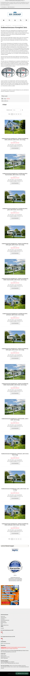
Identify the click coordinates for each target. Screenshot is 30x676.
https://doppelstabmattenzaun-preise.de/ (8, 651)
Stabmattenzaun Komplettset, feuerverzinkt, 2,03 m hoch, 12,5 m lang (15, 419)
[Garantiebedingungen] (15, 570)
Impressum (3, 616)
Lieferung (2, 618)
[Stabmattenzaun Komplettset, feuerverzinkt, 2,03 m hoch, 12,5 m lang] (15, 407)
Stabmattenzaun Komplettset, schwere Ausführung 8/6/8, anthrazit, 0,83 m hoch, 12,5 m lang (15, 139)
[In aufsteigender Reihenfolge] (22, 110)
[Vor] (21, 114)
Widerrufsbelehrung (4, 625)
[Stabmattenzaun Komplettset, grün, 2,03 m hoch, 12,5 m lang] (15, 477)
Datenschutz (3, 621)
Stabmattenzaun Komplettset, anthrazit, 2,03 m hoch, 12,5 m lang (15, 454)
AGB (2, 623)
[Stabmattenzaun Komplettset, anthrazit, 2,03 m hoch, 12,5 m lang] (15, 442)
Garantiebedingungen (5, 620)
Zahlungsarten (3, 617)
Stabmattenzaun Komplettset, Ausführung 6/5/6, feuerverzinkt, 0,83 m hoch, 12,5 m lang (15, 174)
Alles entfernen (5, 100)
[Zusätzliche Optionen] (15, 549)
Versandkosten (19, 144)
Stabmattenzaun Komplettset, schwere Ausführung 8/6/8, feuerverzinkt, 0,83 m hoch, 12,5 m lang (15, 279)
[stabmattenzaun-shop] (15, 14)
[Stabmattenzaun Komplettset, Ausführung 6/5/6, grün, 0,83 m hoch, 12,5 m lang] (15, 197)
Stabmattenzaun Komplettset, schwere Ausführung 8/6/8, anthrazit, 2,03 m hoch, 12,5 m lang (15, 524)
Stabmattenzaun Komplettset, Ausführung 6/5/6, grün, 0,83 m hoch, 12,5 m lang (15, 209)
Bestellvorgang (4, 622)
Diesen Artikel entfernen (2, 98)
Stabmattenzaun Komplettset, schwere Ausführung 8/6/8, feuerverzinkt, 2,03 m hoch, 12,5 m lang (15, 384)
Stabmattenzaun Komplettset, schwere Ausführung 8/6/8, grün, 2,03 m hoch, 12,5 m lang (15, 349)
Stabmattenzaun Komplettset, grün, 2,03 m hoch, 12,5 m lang (15, 489)
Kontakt (2, 628)
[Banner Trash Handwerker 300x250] (10, 585)
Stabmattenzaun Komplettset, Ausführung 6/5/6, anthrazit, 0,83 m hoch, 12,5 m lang (15, 314)
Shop (8, 650)
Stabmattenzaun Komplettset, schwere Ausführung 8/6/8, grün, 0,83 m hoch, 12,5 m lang (15, 244)
